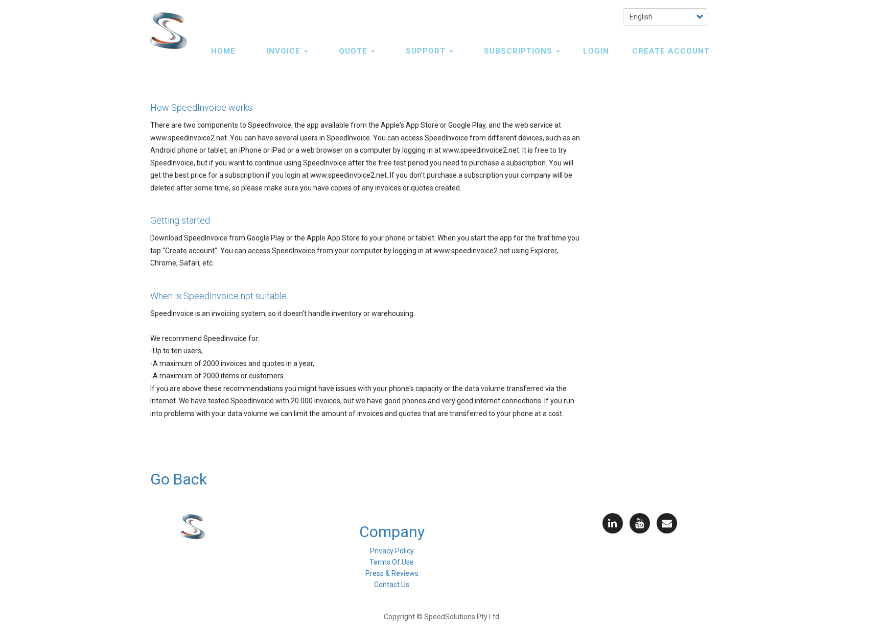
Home (223, 51)
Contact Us (391, 584)
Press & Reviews (392, 573)
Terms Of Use (391, 562)
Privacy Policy (392, 551)
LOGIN (596, 51)
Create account (671, 51)
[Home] (172, 30)
